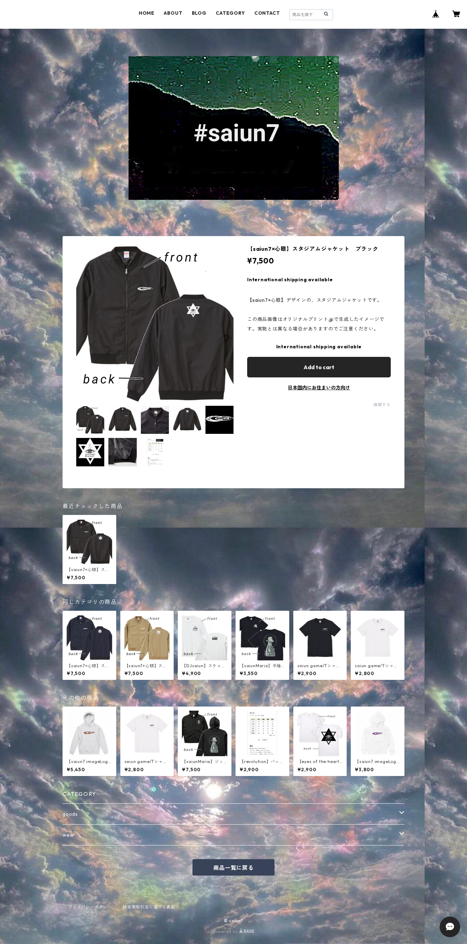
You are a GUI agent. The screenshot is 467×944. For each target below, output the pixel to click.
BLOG (199, 13)
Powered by (226, 931)
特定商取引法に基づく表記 (149, 906)
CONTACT (267, 13)
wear (69, 835)
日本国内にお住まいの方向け (319, 388)
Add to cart (319, 367)
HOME (147, 13)
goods (70, 814)
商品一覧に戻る (233, 867)
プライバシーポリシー (90, 906)
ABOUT (173, 13)
